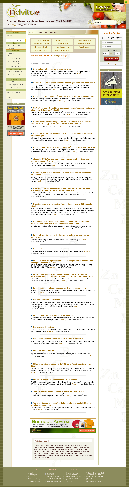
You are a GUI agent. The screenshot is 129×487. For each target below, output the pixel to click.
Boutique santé (33, 478)
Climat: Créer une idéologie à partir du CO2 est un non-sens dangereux (63, 96)
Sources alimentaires (54, 480)
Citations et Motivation (84, 40)
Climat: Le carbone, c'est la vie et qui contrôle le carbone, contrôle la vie (64, 147)
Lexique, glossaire (72, 478)
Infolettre (45, 1)
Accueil (30, 473)
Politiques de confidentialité (95, 473)
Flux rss (84, 1)
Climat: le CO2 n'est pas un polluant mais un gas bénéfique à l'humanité (64, 83)
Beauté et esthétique (63, 40)
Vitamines (50, 473)
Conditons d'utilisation (93, 475)
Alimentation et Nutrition (41, 40)
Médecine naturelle (41, 47)
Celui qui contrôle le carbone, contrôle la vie (52, 69)
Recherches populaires (74, 476)
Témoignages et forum (35, 480)
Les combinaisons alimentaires (46, 300)
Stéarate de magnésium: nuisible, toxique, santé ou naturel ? (59, 391)
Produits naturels (84, 47)
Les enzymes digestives (43, 327)
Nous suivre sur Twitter (93, 482)
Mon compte (72, 1)
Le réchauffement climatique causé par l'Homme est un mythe (59, 288)
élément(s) (56, 56)
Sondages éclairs (34, 482)
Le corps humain (63, 44)
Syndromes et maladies (63, 50)
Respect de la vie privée (111, 64)
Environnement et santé (41, 44)
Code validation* (111, 50)
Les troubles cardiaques (43, 350)
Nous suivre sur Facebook (95, 480)
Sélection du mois (72, 473)
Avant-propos (32, 475)
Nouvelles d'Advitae (63, 47)
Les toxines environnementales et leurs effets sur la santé (58, 339)
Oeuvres (68, 480)
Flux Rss (69, 482)
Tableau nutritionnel (54, 482)
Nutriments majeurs (53, 476)
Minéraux (50, 475)
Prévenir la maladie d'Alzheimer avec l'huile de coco (55, 380)
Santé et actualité (41, 50)
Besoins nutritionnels (54, 478)
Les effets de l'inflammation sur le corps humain (54, 315)
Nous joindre (57, 1)
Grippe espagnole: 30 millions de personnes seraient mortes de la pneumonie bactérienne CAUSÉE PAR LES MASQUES (60, 189)
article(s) (13, 25)
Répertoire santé (71, 475)
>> (111, 54)
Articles (30, 476)
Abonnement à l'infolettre (94, 476)
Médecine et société (84, 44)
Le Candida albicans (42, 249)
